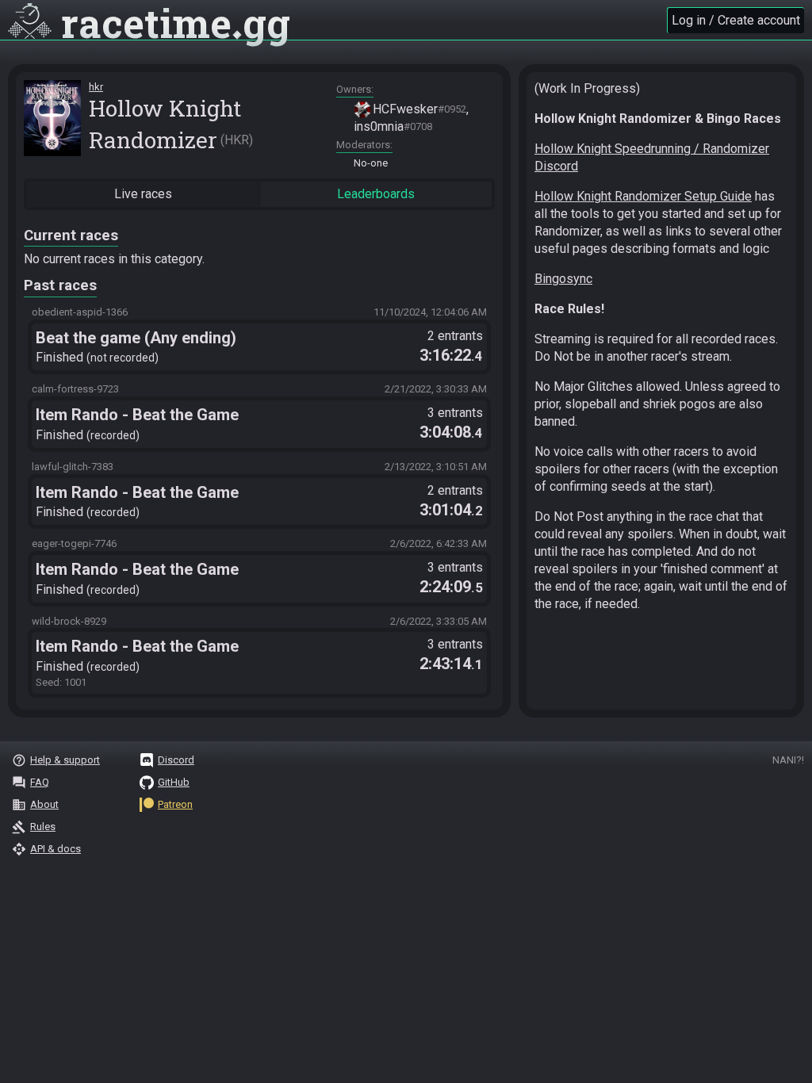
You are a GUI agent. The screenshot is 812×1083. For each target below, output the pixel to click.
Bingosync (563, 278)
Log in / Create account (736, 20)
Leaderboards (376, 193)
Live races (143, 193)
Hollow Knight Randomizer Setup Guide (643, 196)
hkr (96, 87)
